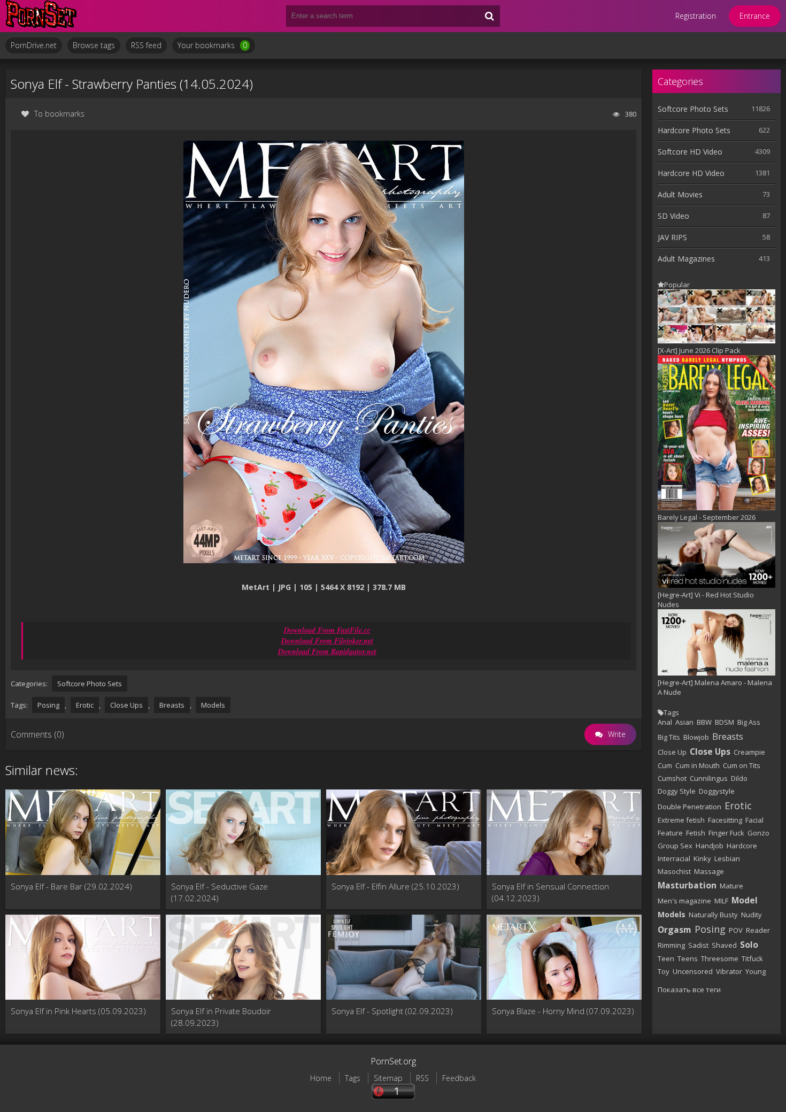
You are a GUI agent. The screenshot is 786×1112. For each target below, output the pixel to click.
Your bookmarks (212, 45)
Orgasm (674, 929)
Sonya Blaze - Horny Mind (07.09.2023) (563, 1011)
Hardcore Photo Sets (694, 130)
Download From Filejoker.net (327, 640)
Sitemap (388, 1078)
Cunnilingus (709, 778)
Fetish (695, 833)
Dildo (739, 778)
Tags (352, 1078)
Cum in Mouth (697, 765)
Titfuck (752, 958)
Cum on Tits (741, 765)
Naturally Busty (713, 914)
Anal (665, 722)
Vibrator (729, 971)
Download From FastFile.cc (327, 630)
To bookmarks (59, 114)
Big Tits (669, 737)
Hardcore (742, 845)
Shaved (724, 945)
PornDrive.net (34, 45)
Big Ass (748, 722)
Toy (663, 971)
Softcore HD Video (690, 152)
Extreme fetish (681, 820)
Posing (48, 705)
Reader (758, 930)
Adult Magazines (686, 259)
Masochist (674, 871)
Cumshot (672, 778)
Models (213, 705)
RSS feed (146, 45)
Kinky (702, 858)
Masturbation (687, 885)
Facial (754, 820)
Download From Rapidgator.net (327, 651)
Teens (687, 958)
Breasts (171, 705)
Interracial (674, 858)
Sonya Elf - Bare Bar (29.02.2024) (71, 886)
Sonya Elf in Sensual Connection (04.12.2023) (550, 892)
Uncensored (693, 971)
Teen (666, 958)
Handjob (709, 845)
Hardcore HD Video (691, 173)
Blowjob (696, 737)
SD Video (673, 216)
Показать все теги (689, 989)
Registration (695, 16)
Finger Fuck (726, 833)
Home (321, 1078)
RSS (422, 1078)
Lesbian (727, 858)
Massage (709, 871)
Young (755, 971)
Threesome (719, 958)
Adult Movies (680, 194)
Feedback (459, 1078)
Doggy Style (677, 791)
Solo (749, 944)
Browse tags (94, 45)
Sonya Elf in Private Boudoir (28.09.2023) (221, 1017)
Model (744, 900)
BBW (704, 722)
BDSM (724, 722)
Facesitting (725, 820)
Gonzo (758, 833)
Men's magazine (684, 901)
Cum (665, 765)
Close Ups (126, 705)
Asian (684, 722)
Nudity (751, 914)
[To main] (69, 16)
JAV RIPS (672, 237)
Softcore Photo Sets (89, 683)
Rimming (671, 945)
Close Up (672, 752)
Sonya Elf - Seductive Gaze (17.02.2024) (219, 892)
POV (736, 930)
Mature (731, 886)
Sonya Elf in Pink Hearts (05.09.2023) (78, 1011)
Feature (670, 833)
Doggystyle (717, 791)
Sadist (698, 945)
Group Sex (675, 845)
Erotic (85, 705)
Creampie (749, 752)
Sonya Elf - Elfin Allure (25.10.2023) (395, 886)
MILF (721, 901)
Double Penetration (689, 806)
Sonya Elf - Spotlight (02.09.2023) (392, 1011)
